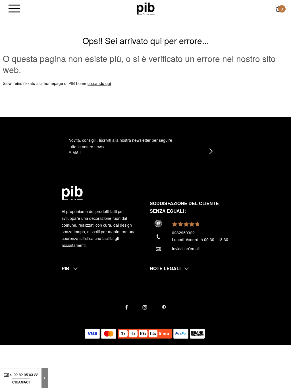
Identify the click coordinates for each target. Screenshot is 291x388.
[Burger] (14, 9)
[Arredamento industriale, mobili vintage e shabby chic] (145, 8)
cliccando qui (99, 83)
